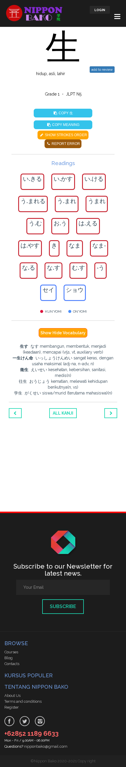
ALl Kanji (63, 413)
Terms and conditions (23, 701)
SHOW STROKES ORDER (65, 135)
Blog (8, 658)
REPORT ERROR (65, 144)
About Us (12, 695)
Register (11, 707)
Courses (11, 652)
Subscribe (63, 606)
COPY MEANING (65, 125)
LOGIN (99, 10)
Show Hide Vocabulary (63, 332)
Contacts (11, 664)
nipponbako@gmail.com (45, 746)
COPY (65, 112)
